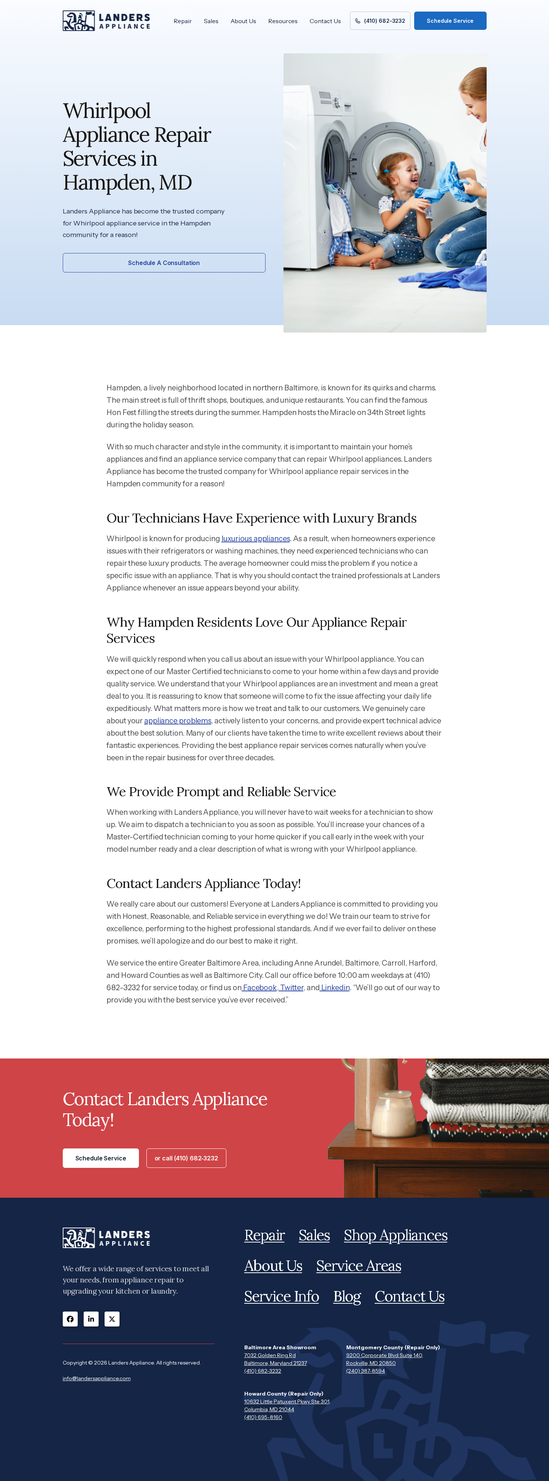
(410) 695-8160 (263, 1417)
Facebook (259, 987)
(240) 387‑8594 (365, 1371)
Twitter (291, 987)
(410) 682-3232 (262, 1371)
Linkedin (335, 987)
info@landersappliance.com (97, 1378)
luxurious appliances (255, 538)
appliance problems (177, 720)
